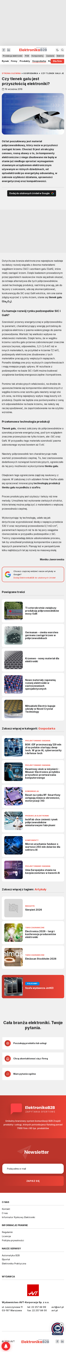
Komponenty (37, 56)
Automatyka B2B (11, 1255)
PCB (27, 56)
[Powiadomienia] (6, 1346)
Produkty (25, 61)
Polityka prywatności (13, 1240)
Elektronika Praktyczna (14, 1263)
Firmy (14, 61)
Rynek (5, 61)
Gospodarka (39, 61)
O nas (5, 1213)
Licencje (6, 1236)
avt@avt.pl (57, 1307)
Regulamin (7, 1232)
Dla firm (57, 61)
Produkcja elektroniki (12, 56)
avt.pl (54, 1310)
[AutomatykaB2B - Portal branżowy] (35, 1341)
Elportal (6, 1259)
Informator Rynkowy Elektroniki (18, 1217)
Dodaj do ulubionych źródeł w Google (29, 193)
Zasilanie (50, 56)
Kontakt (6, 1209)
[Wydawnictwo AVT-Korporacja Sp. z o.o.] (33, 1290)
